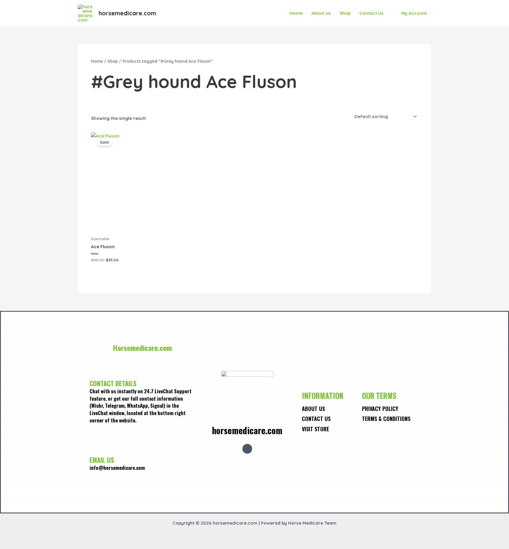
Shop (345, 13)
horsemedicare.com (127, 13)
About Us (321, 13)
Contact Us (371, 13)
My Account (414, 13)
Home (296, 13)
